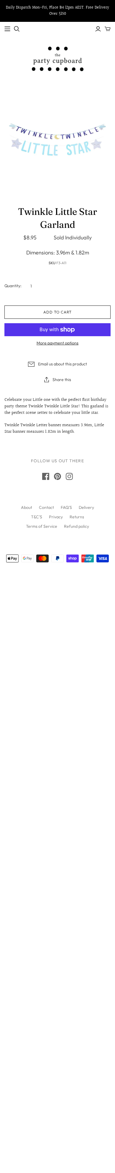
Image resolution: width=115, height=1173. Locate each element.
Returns (77, 516)
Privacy (56, 516)
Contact (46, 507)
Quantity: (13, 285)
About (26, 507)
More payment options (57, 343)
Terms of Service (41, 526)
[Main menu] (7, 29)
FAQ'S (66, 507)
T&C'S (36, 516)
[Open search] (17, 29)
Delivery (86, 507)
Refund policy (76, 526)
